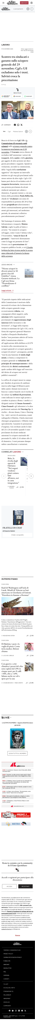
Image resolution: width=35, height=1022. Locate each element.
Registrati (25, 886)
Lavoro (5, 45)
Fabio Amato (18, 683)
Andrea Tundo (11, 487)
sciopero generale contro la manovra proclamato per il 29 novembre (16, 149)
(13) (23, 487)
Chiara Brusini (7, 683)
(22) (32, 682)
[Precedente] (3, 476)
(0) (32, 635)
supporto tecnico (6, 929)
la (14, 143)
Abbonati (24, 3)
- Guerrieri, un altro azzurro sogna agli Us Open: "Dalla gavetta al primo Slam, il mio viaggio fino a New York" (16, 776)
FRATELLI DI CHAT (12, 527)
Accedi (9, 886)
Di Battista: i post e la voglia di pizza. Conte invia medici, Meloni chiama (10, 647)
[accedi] (31, 3)
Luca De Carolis (7, 655)
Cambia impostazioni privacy (12, 957)
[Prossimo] (31, 476)
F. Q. (3, 84)
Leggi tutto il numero (17, 753)
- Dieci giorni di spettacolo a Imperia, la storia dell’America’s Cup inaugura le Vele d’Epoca (15, 796)
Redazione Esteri (8, 635)
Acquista (17, 535)
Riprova (17, 935)
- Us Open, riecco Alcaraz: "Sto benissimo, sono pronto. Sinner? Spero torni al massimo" (16, 792)
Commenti (7, 125)
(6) (32, 655)
